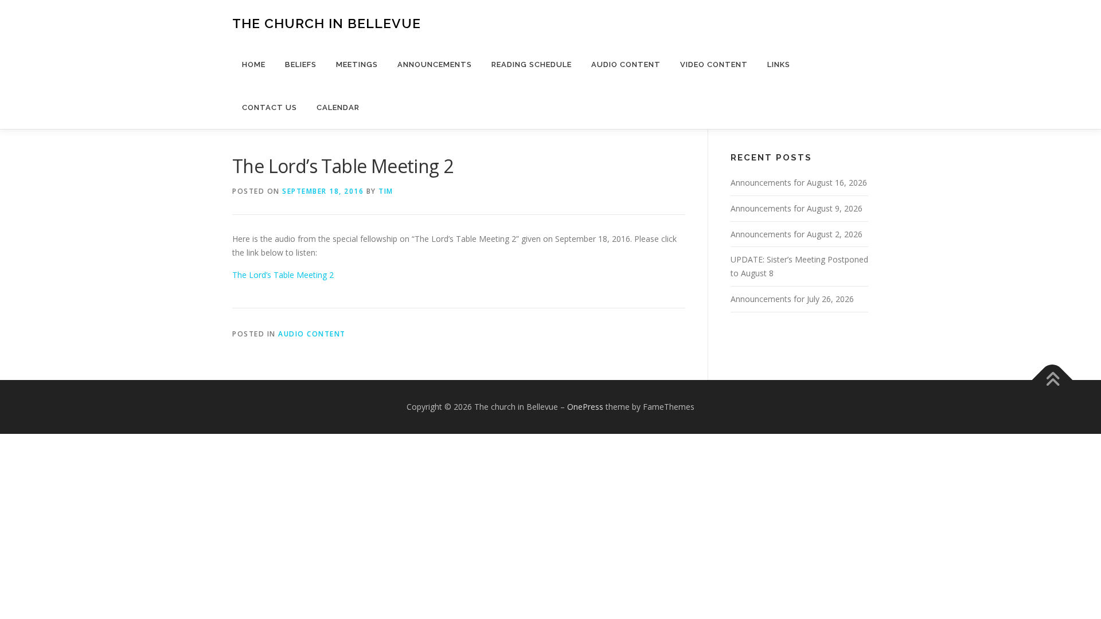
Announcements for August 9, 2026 (796, 208)
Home (254, 64)
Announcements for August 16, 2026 (799, 182)
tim (385, 191)
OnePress (585, 406)
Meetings (357, 64)
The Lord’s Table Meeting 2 (283, 274)
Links (778, 64)
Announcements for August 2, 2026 (796, 234)
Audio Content (626, 64)
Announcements (434, 64)
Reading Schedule (531, 64)
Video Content (714, 64)
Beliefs (301, 64)
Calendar (338, 107)
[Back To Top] (1052, 380)
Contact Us (269, 107)
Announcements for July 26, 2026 (792, 298)
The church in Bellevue (326, 23)
